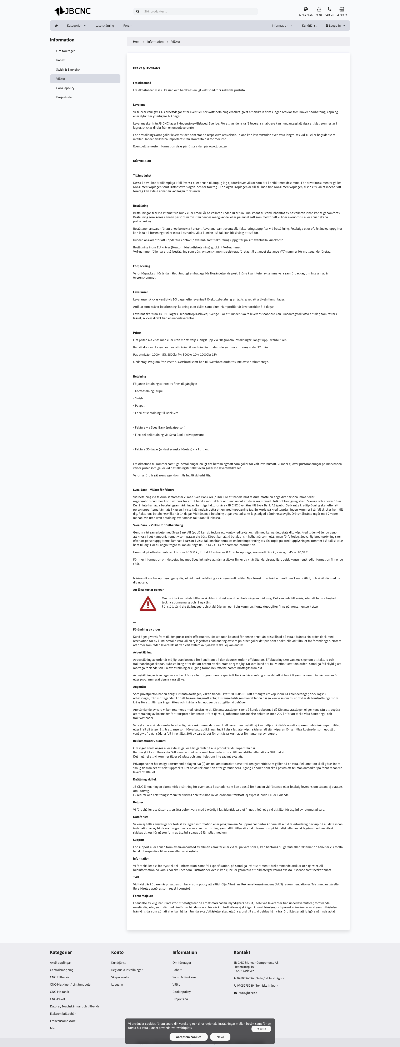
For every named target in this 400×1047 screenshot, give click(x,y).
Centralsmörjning (61, 970)
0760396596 (245, 978)
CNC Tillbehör (59, 977)
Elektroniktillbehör (63, 1013)
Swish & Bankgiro (68, 69)
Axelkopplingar (60, 962)
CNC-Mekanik (59, 991)
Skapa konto (120, 977)
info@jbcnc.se (247, 993)
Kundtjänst (309, 25)
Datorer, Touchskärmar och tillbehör (74, 1006)
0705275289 (245, 985)
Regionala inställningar (126, 970)
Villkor (60, 78)
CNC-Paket (57, 999)
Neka (220, 1037)
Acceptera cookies (188, 1037)
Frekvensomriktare (63, 1021)
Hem (136, 41)
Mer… (53, 1028)
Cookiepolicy (65, 88)
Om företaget (65, 51)
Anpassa (261, 1028)
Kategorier (74, 25)
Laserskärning (104, 25)
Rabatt (60, 60)
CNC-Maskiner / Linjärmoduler (70, 984)
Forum (127, 25)
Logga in (334, 25)
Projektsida (64, 97)
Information (280, 25)
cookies (150, 1023)
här (252, 559)
